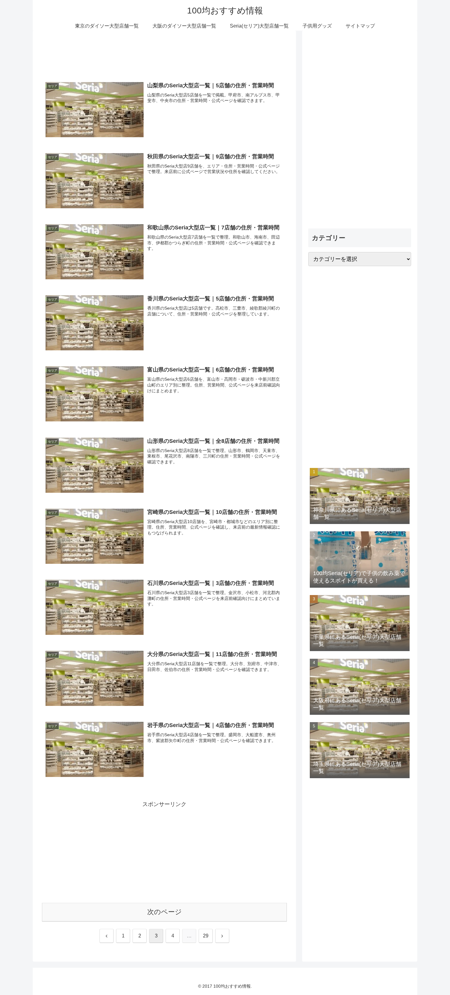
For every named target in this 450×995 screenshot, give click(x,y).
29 (205, 935)
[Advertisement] (164, 56)
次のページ (164, 912)
